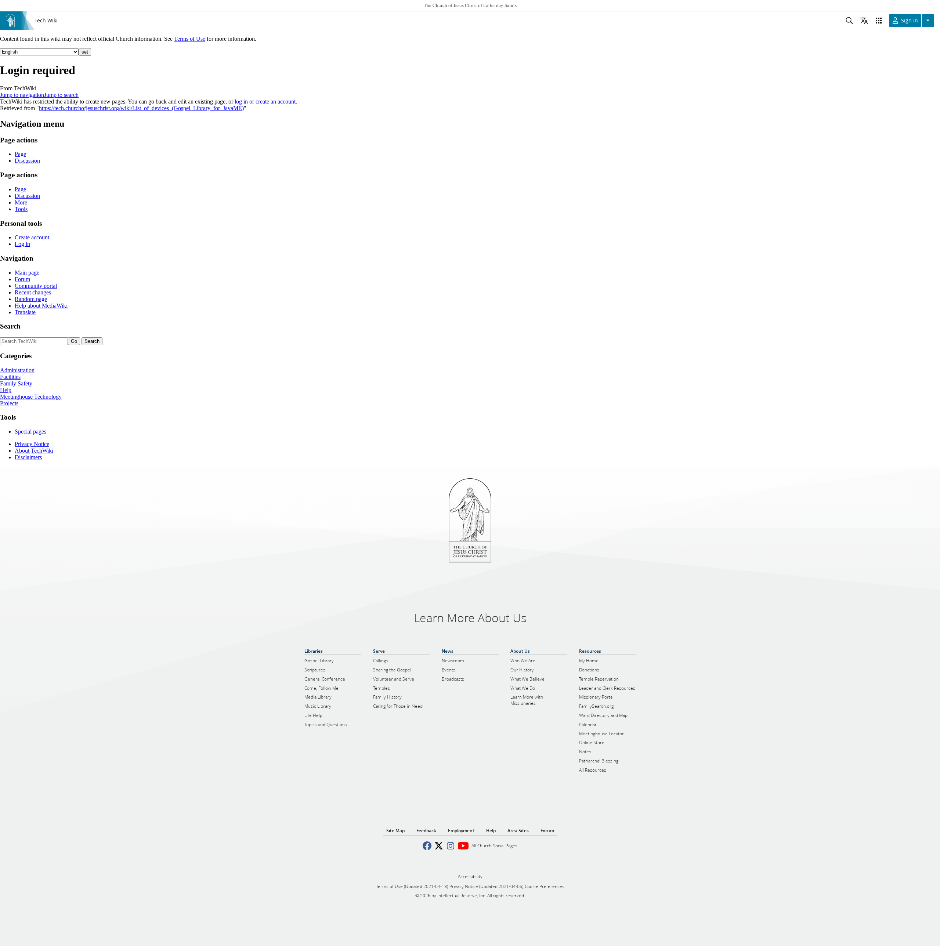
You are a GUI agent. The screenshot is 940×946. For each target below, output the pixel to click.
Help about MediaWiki (41, 305)
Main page (27, 272)
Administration (17, 370)
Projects (9, 403)
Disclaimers (28, 457)
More (21, 202)
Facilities (10, 377)
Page (20, 154)
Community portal (36, 286)
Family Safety (16, 383)
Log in (22, 244)
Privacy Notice (32, 444)
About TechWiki (34, 450)
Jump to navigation (22, 95)
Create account (32, 237)
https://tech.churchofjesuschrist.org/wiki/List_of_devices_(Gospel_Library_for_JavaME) (141, 108)
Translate (25, 312)
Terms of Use (189, 39)
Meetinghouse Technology (31, 397)
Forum (22, 279)
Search (10, 326)
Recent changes (33, 292)
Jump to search (61, 95)
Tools (21, 209)
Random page (31, 299)
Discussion (27, 160)
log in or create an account (265, 101)
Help (5, 390)
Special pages (30, 431)
